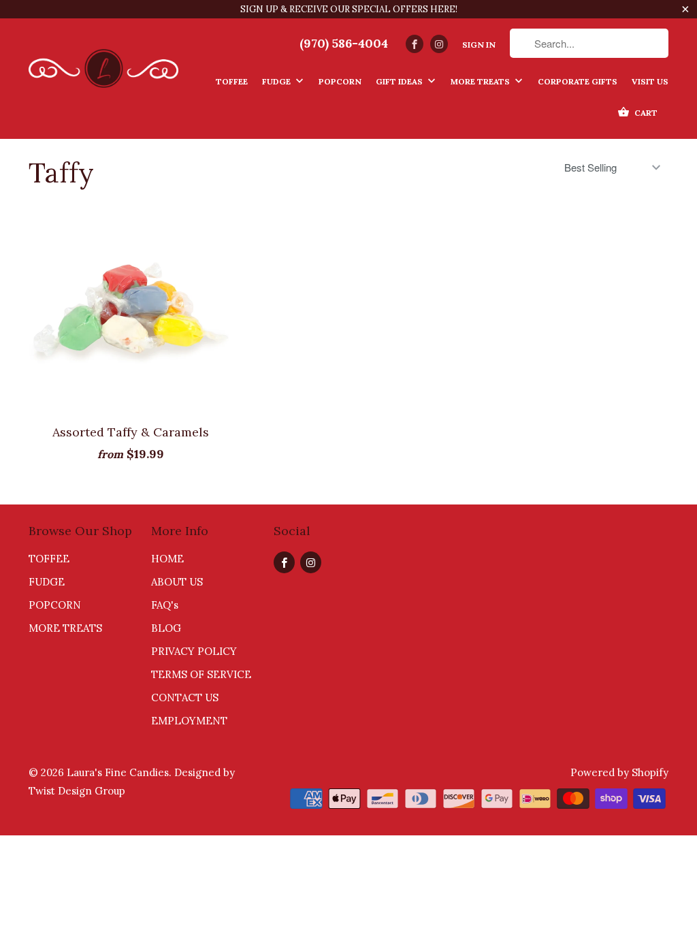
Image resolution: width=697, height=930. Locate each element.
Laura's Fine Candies (118, 772)
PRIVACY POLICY (194, 651)
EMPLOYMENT (189, 720)
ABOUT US (177, 581)
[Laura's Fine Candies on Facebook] (414, 44)
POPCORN (55, 604)
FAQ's (164, 604)
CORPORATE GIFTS (577, 81)
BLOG (166, 628)
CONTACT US (184, 697)
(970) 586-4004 (343, 43)
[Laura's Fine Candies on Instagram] (439, 44)
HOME (167, 558)
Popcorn (340, 81)
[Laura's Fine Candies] (103, 64)
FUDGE (47, 581)
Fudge (277, 81)
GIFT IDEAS (400, 81)
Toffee (232, 81)
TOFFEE (49, 558)
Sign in (479, 44)
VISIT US (650, 81)
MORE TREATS (481, 81)
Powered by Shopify (619, 772)
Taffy (61, 172)
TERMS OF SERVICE (201, 674)
